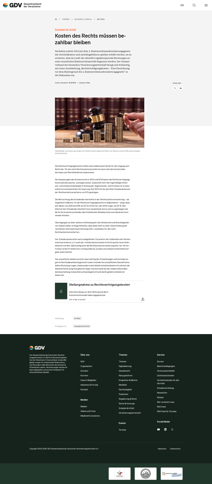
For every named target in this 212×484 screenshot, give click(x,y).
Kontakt (84, 389)
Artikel (77, 318)
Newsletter (162, 392)
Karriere (84, 375)
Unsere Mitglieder (88, 380)
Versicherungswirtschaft (130, 413)
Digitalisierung (125, 366)
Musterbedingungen (166, 366)
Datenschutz (175, 449)
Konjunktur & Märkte (128, 380)
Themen (122, 361)
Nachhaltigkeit (125, 389)
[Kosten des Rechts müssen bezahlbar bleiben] (22, 5)
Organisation (86, 366)
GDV (82, 361)
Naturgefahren (125, 375)
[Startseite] (58, 19)
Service (160, 361)
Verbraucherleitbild (165, 370)
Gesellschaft (124, 370)
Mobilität (123, 384)
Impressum (162, 449)
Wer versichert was (165, 402)
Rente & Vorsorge (127, 403)
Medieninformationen (90, 415)
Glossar (160, 397)
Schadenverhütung (165, 388)
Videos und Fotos (88, 411)
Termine (122, 429)
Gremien (84, 370)
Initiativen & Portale (89, 384)
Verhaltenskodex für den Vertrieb (168, 382)
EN (182, 5)
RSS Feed (161, 406)
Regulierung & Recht (128, 398)
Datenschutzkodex (165, 375)
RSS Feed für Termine (166, 411)
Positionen (123, 394)
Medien (83, 406)
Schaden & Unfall (81, 326)
